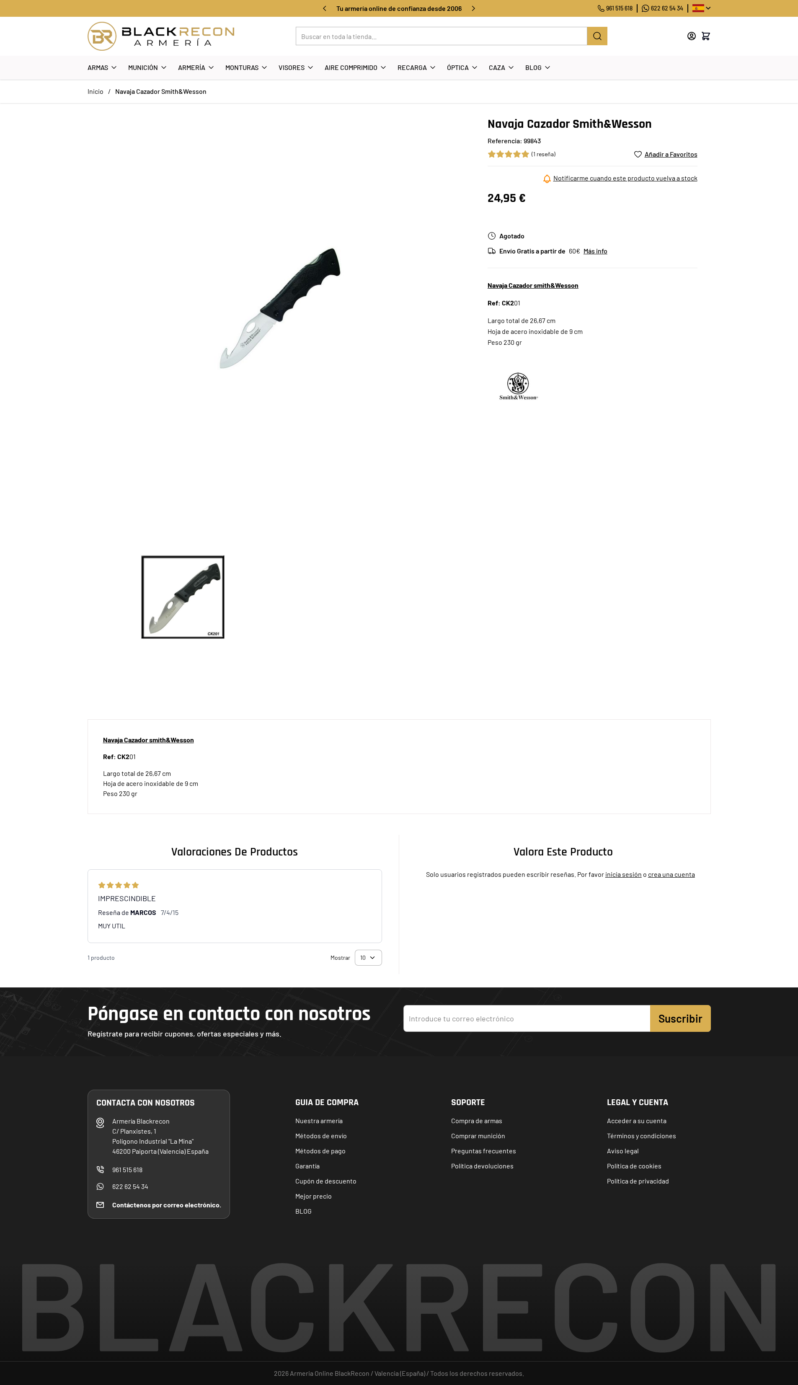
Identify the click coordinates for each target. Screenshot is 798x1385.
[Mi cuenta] (691, 36)
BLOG (303, 1211)
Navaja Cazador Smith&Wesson (161, 91)
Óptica (458, 67)
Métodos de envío (321, 1136)
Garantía (307, 1166)
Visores (292, 67)
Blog (533, 67)
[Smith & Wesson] (519, 385)
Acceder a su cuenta (636, 1120)
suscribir (680, 1018)
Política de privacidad (638, 1181)
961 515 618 (619, 8)
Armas (98, 67)
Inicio (95, 91)
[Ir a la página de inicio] (161, 36)
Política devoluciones (482, 1166)
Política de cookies (634, 1166)
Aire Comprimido (351, 67)
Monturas (241, 67)
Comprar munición (478, 1136)
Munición (143, 67)
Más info (595, 251)
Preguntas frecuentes (483, 1151)
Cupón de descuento (325, 1181)
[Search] (597, 36)
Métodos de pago (320, 1151)
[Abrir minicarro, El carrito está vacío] (706, 36)
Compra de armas (476, 1120)
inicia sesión (623, 874)
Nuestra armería (319, 1120)
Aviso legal (623, 1151)
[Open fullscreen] (279, 308)
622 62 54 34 (667, 8)
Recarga (412, 67)
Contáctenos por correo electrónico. (166, 1205)
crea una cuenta (671, 874)
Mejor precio (313, 1196)
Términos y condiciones (641, 1136)
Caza (497, 67)
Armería (191, 67)
